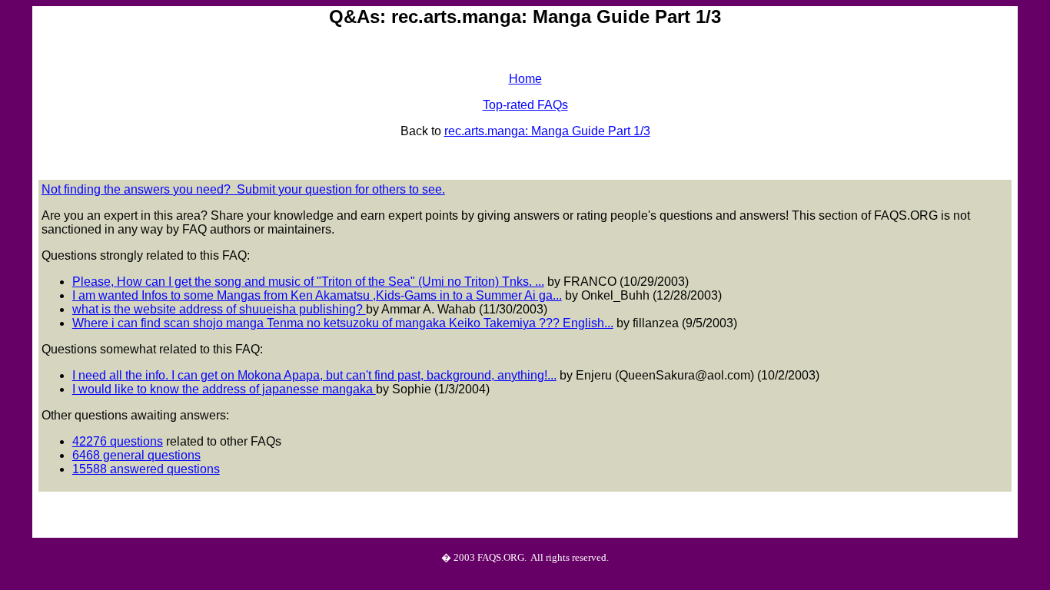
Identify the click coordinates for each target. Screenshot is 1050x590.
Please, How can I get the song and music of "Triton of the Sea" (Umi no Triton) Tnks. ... (308, 281)
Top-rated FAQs (525, 104)
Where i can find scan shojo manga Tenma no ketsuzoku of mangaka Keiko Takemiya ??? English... (342, 323)
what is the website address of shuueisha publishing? (219, 309)
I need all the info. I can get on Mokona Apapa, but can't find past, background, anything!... (314, 375)
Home (525, 78)
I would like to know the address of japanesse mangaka (224, 389)
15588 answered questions (146, 469)
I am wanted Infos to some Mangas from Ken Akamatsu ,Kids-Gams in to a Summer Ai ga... (317, 295)
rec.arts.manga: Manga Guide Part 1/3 (547, 131)
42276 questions (117, 441)
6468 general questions (136, 455)
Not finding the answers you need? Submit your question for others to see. (243, 189)
